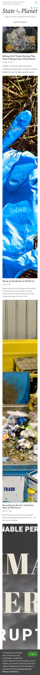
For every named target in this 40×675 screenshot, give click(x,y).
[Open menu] (36, 2)
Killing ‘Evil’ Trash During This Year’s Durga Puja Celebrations (18, 57)
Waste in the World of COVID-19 (18, 281)
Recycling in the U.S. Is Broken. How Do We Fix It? (18, 506)
